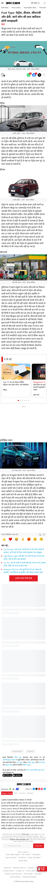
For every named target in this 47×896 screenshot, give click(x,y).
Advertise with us (19, 868)
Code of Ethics (15, 877)
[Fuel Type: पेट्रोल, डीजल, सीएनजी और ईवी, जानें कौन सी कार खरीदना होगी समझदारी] (39, 75)
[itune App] (13, 789)
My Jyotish (26, 854)
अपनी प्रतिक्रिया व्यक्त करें (9, 534)
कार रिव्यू (41, 762)
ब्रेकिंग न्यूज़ (26, 765)
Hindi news (25, 834)
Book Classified (34, 857)
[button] (18, 400)
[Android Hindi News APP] (7, 775)
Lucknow (22, 793)
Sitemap (38, 874)
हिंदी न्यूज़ (18, 757)
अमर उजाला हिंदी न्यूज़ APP (35, 770)
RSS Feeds (28, 874)
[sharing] (44, 75)
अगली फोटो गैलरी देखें (23, 578)
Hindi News (5, 7)
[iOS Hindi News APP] (17, 775)
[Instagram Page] (42, 788)
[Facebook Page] (34, 788)
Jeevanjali (36, 854)
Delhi (15, 793)
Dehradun (30, 793)
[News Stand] (17, 789)
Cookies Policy (8, 871)
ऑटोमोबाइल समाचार (9, 760)
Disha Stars (23, 860)
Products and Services (13, 874)
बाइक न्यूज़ (30, 762)
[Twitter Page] (36, 788)
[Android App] (10, 789)
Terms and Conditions (34, 871)
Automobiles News (30, 7)
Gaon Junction (10, 857)
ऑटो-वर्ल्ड (36, 395)
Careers (31, 868)
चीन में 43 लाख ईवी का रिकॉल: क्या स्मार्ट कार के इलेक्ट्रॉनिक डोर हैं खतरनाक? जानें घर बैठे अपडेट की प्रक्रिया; (23, 823)
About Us (7, 868)
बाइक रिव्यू (8, 765)
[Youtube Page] (39, 788)
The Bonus (22, 857)
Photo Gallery (16, 7)
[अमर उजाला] (12, 4)
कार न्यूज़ (19, 762)
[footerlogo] (23, 784)
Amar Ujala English (13, 854)
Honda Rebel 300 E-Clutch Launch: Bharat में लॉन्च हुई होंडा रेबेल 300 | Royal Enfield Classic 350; (23, 808)
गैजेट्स (5, 390)
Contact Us (20, 871)
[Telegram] (45, 788)
